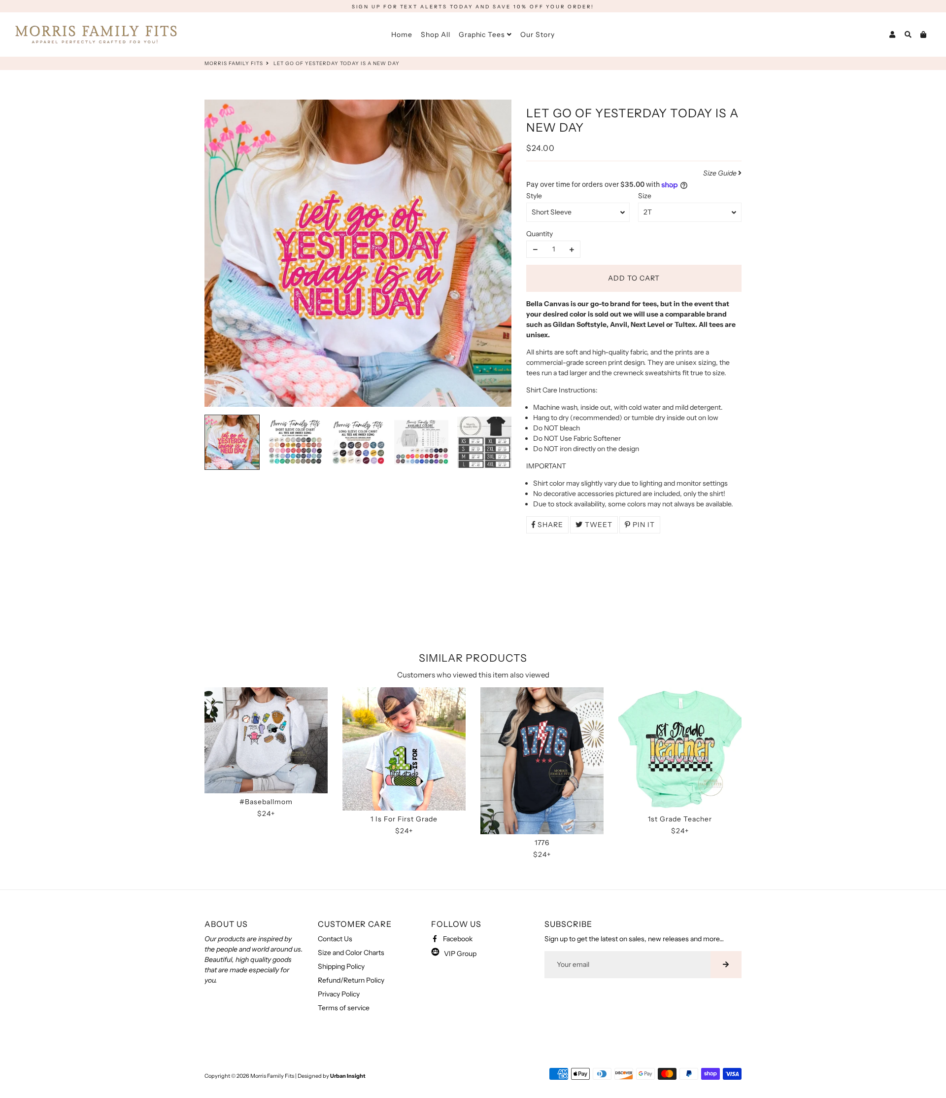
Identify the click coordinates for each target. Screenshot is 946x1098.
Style (534, 195)
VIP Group (457, 953)
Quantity (539, 233)
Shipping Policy (341, 966)
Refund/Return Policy (351, 980)
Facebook (457, 938)
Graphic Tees (483, 34)
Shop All (435, 34)
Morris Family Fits (233, 63)
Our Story (537, 34)
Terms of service (344, 1007)
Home (401, 34)
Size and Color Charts (351, 952)
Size (644, 195)
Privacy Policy (339, 994)
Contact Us (335, 938)
